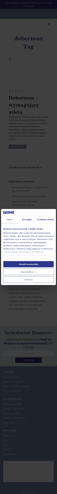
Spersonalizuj (27, 272)
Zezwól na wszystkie (28, 264)
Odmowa (28, 280)
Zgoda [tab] (10, 219)
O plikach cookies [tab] (45, 219)
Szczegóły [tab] (27, 219)
